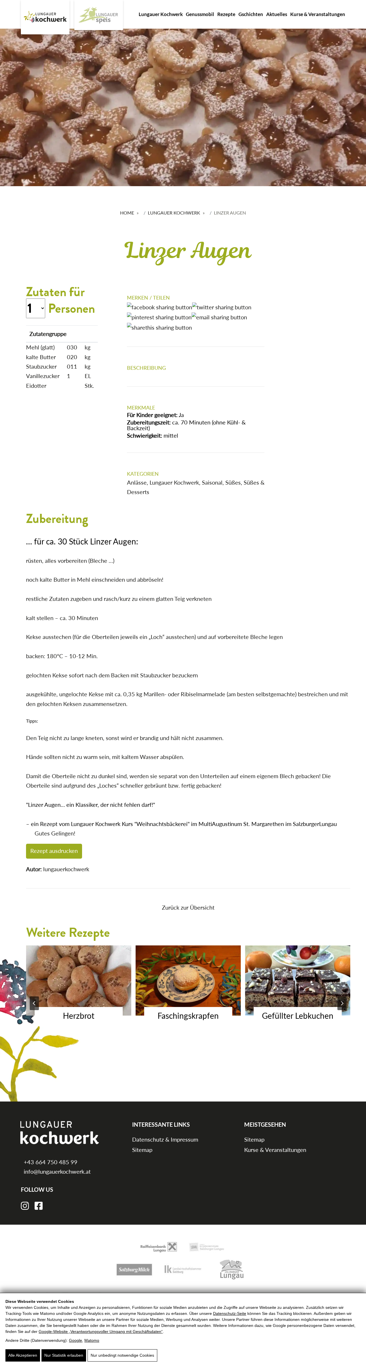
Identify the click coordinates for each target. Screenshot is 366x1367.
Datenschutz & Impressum (165, 1139)
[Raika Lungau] (158, 1246)
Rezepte (226, 14)
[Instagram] (25, 1204)
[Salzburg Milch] (134, 1268)
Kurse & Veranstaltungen (317, 14)
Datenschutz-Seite (229, 1313)
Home (127, 212)
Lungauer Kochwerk (161, 14)
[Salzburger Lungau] (231, 1268)
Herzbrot (78, 1015)
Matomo (91, 1340)
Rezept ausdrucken (54, 850)
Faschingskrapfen (188, 1015)
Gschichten (250, 14)
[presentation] (78, 980)
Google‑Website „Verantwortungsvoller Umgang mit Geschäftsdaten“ (101, 1331)
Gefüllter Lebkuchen (297, 1015)
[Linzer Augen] (307, 327)
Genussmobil (200, 14)
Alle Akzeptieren (22, 1355)
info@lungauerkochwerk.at (56, 1171)
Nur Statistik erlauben (63, 1355)
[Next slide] (342, 1003)
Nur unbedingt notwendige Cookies (122, 1355)
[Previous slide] (34, 1003)
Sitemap (142, 1149)
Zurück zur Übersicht (188, 907)
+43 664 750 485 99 (49, 1161)
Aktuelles (276, 14)
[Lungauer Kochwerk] (45, 17)
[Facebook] (39, 1204)
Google (75, 1340)
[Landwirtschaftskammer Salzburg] (183, 1268)
